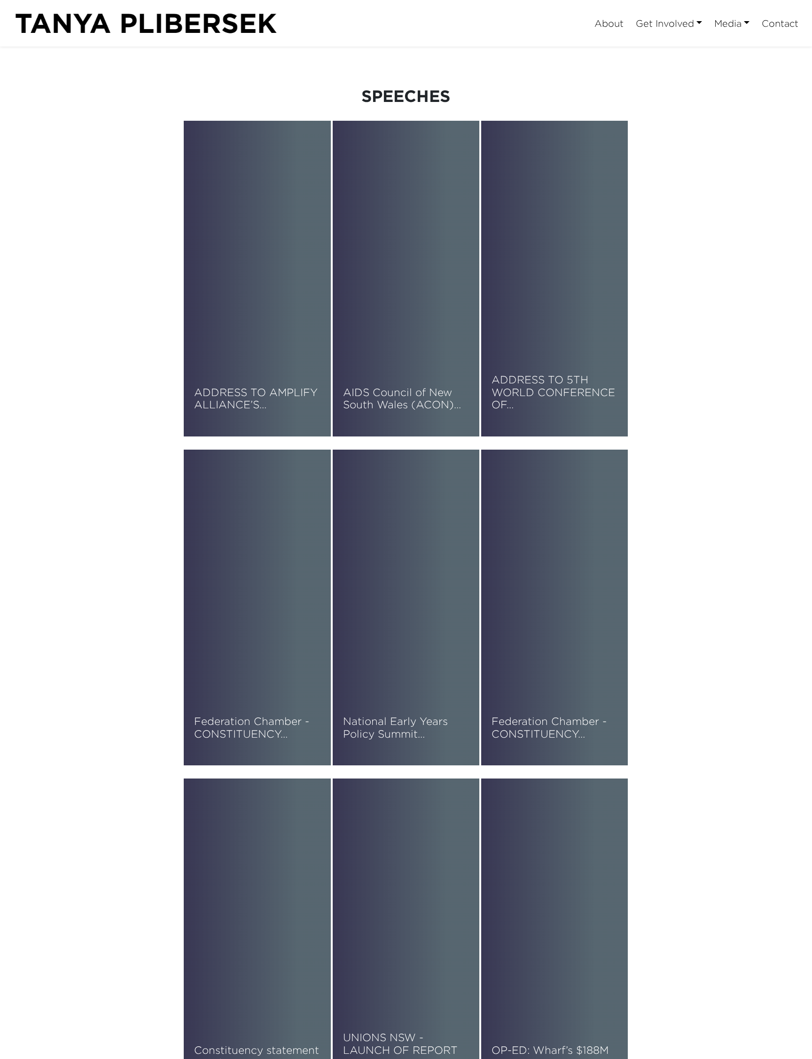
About (609, 23)
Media (728, 23)
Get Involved (665, 23)
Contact (780, 23)
